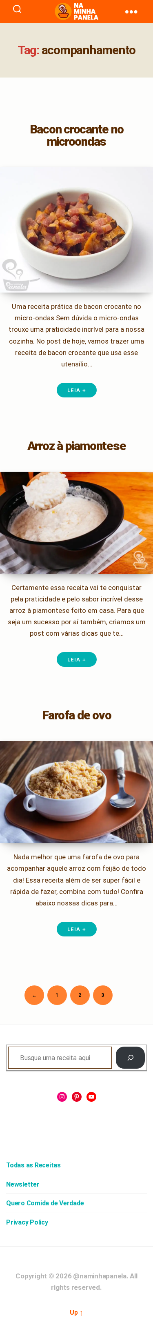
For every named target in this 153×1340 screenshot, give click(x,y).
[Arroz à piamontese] (76, 523)
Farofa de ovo (76, 715)
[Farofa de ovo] (76, 792)
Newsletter (23, 1184)
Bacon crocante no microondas (77, 135)
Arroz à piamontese (76, 446)
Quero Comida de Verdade (45, 1203)
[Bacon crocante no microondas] (76, 230)
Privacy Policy (27, 1222)
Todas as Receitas (33, 1165)
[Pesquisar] (130, 1058)
